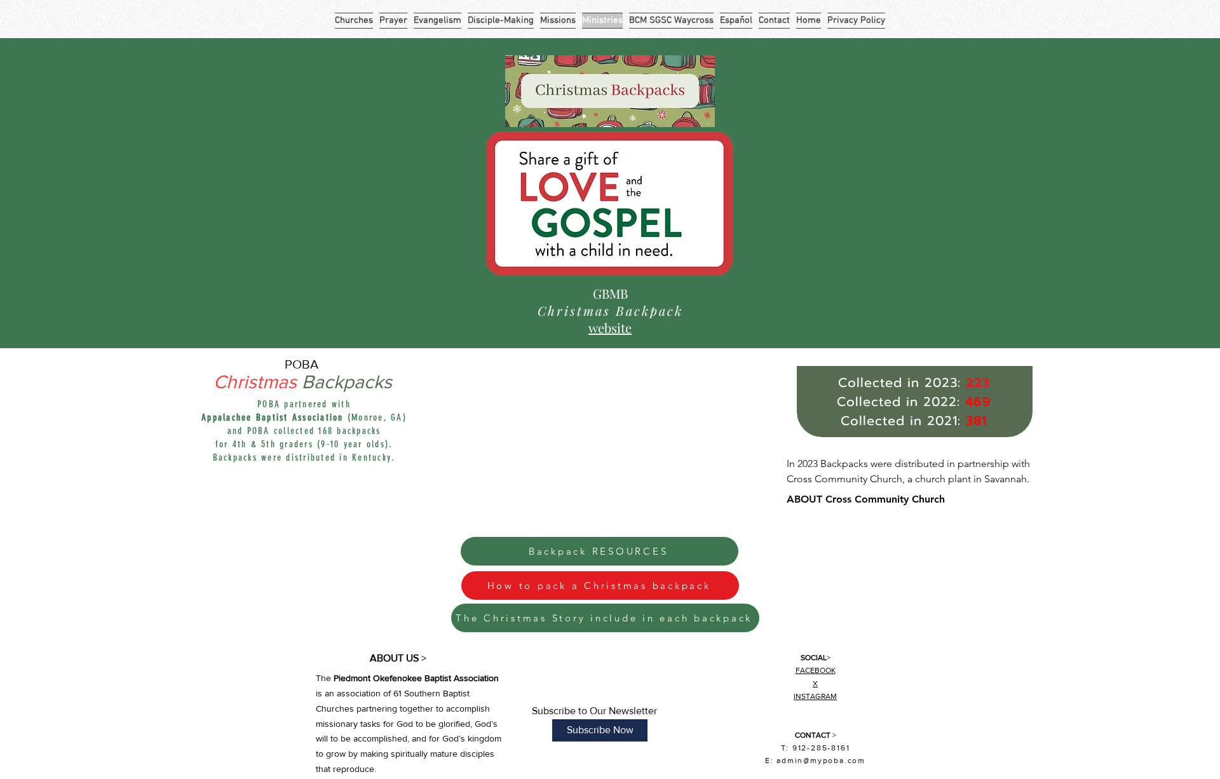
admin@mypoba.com (820, 760)
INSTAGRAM (815, 696)
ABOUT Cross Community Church (866, 499)
